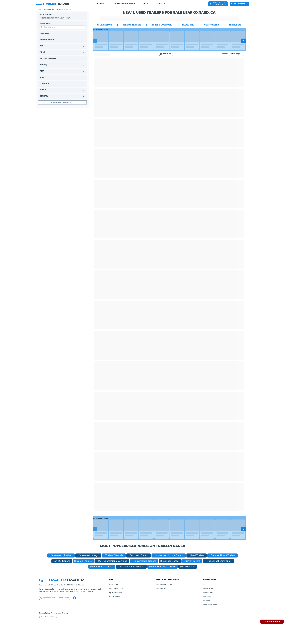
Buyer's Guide (208, 589)
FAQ (204, 585)
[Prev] (95, 41)
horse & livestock (162, 25)
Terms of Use (56, 613)
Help (146, 4)
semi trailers (211, 25)
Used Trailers (208, 593)
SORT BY (225, 54)
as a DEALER (161, 589)
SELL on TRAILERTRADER (124, 4)
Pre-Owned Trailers (116, 589)
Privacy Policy (44, 613)
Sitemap (65, 613)
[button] (218, 3)
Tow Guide (207, 597)
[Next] (243, 41)
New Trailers (114, 585)
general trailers (131, 25)
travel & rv (188, 25)
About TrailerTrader (210, 605)
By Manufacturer (115, 593)
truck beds (235, 25)
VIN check (207, 601)
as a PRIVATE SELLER (164, 585)
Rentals (161, 4)
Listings (100, 4)
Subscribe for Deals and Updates (56, 598)
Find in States (114, 597)
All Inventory (104, 25)
